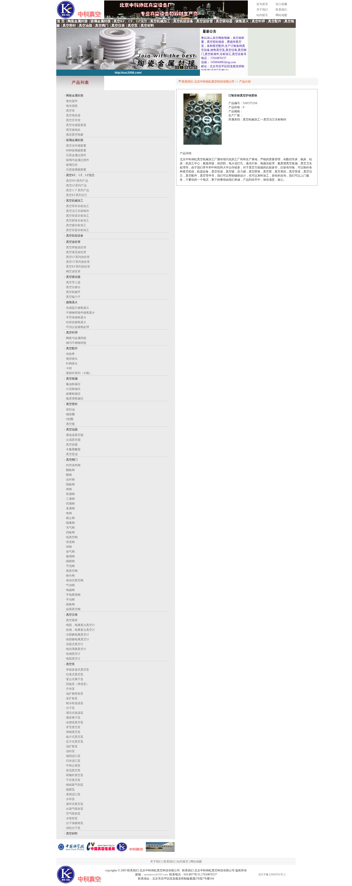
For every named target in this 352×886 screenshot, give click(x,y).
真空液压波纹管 (76, 252)
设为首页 (262, 4)
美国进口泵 (73, 794)
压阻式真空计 (74, 644)
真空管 (70, 110)
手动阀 (70, 599)
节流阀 (70, 566)
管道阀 (70, 542)
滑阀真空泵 (73, 732)
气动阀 (70, 585)
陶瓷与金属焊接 (76, 338)
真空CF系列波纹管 (78, 261)
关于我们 (262, 9)
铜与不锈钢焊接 (76, 343)
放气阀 (70, 551)
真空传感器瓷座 (76, 125)
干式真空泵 (73, 780)
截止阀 (70, 518)
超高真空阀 (73, 609)
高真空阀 (72, 570)
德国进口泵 (73, 756)
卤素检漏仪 (73, 393)
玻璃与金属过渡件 (77, 160)
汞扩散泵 (72, 698)
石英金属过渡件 (76, 155)
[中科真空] (130, 850)
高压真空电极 (74, 134)
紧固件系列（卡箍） (79, 373)
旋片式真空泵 (74, 736)
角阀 (69, 513)
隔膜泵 (70, 789)
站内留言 (262, 15)
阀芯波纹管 (73, 271)
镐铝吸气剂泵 (74, 784)
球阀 (69, 546)
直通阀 (70, 508)
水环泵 (70, 799)
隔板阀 (70, 484)
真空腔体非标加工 (77, 220)
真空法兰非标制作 (77, 211)
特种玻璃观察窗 (76, 150)
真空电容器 (73, 115)
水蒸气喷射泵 (74, 808)
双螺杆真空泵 (74, 775)
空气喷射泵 (73, 813)
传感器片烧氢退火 (77, 307)
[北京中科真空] (176, 17)
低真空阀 (72, 537)
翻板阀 (70, 470)
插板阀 (70, 604)
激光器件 (72, 101)
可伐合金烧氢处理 (77, 327)
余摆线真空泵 (74, 722)
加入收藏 (281, 4)
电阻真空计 (73, 658)
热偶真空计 (73, 653)
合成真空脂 (73, 439)
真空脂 (70, 424)
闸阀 (69, 489)
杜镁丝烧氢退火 (76, 322)
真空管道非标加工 (77, 215)
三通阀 (70, 498)
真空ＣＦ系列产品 (77, 190)
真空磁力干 (73, 296)
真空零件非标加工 (77, 206)
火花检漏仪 (73, 389)
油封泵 (70, 751)
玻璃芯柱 (72, 164)
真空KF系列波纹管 (78, 266)
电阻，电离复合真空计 (80, 625)
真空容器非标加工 (77, 230)
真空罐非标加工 (76, 225)
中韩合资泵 (73, 765)
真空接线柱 (73, 129)
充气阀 (70, 527)
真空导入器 (73, 282)
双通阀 (70, 494)
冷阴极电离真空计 (77, 634)
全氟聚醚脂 (73, 449)
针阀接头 (72, 363)
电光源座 (72, 105)
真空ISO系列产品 (77, 180)
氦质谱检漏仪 (74, 398)
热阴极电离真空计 (77, 639)
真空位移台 (73, 287)
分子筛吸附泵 (74, 823)
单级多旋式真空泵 (77, 669)
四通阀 (70, 503)
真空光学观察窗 (76, 145)
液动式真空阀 (74, 580)
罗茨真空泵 (73, 727)
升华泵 (70, 688)
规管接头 (72, 358)
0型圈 (69, 419)
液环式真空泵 (74, 804)
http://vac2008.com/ (128, 72)
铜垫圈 (70, 414)
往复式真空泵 (74, 674)
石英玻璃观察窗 (76, 169)
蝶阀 (69, 474)
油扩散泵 (72, 746)
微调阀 (70, 556)
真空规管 (72, 620)
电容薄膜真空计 (76, 649)
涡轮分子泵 (73, 828)
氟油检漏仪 (73, 384)
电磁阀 (70, 590)
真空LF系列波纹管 (78, 257)
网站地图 (281, 15)
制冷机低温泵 (74, 703)
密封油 (70, 409)
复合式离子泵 (74, 679)
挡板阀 (70, 532)
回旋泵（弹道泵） (77, 684)
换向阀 (70, 575)
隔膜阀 (70, 561)
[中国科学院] (71, 850)
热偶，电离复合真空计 (80, 629)
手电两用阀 (73, 594)
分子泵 (70, 708)
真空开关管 (73, 120)
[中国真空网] (100, 850)
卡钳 (69, 368)
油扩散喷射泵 (74, 693)
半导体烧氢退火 (76, 317)
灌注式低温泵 (74, 712)
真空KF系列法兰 (76, 195)
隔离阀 (70, 522)
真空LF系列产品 (76, 185)
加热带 (70, 354)
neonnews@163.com (156, 874)
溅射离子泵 (73, 717)
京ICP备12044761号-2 (271, 874)
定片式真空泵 (74, 741)
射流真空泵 (73, 770)
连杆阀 (70, 479)
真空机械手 (73, 292)
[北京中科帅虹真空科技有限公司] (160, 850)
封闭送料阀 (73, 465)
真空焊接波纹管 (76, 247)
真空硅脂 (72, 444)
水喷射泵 (72, 818)
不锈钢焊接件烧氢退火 (80, 312)
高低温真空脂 (74, 435)
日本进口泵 (73, 760)
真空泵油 (72, 454)
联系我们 (281, 9)
